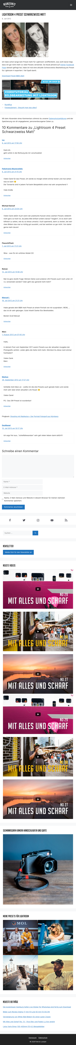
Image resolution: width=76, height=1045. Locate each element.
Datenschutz (42, 1038)
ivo (3, 140)
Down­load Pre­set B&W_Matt (13, 76)
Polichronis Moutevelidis (12, 169)
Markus (5, 377)
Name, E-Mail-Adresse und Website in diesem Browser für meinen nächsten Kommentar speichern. (34, 499)
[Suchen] (35, 533)
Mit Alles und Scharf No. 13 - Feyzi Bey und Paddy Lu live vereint (29, 1022)
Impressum (33, 1038)
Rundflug (8, 105)
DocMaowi (6, 425)
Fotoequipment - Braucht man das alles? (21, 108)
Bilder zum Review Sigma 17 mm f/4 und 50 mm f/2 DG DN (26, 1012)
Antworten (7, 158)
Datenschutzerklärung (57, 119)
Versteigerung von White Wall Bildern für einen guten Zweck (27, 1017)
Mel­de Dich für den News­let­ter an (18, 552)
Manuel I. (6, 298)
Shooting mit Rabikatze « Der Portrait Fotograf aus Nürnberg (34, 416)
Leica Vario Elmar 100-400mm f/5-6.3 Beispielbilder (23, 1027)
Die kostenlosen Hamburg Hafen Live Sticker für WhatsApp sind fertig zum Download (37, 1007)
